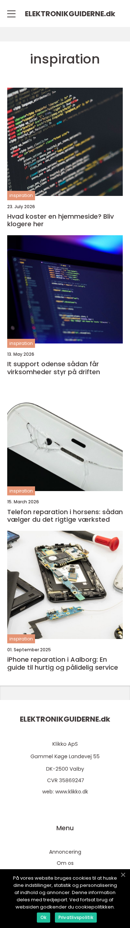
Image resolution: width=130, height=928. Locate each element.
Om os (65, 863)
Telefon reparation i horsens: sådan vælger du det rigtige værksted (65, 516)
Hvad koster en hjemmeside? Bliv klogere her (60, 220)
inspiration (21, 195)
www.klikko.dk (71, 791)
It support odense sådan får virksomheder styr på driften (53, 368)
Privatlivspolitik (75, 917)
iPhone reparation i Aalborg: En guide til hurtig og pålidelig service (62, 663)
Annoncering (65, 851)
